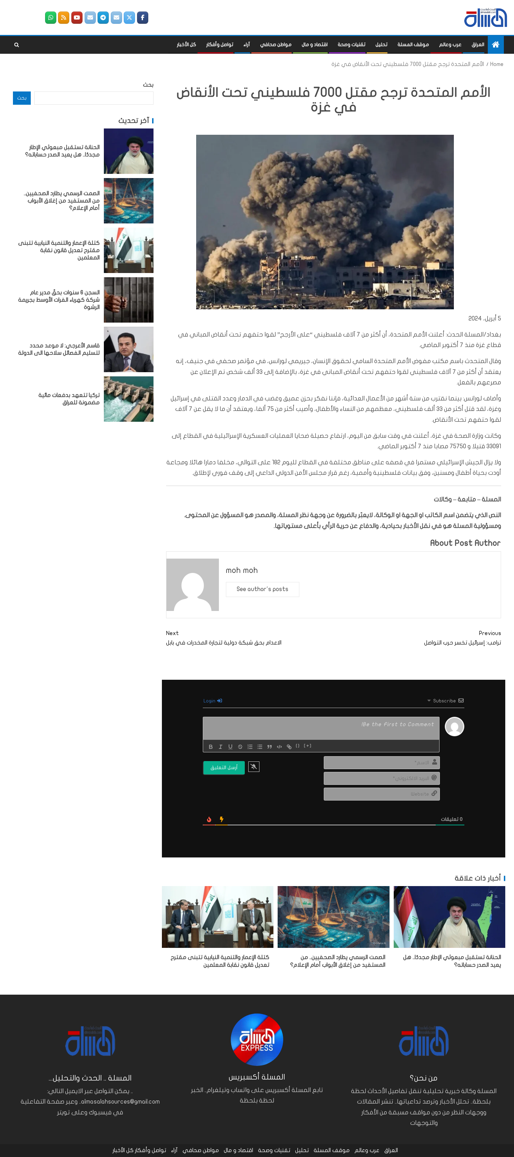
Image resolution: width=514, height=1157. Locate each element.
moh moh (242, 570)
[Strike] (240, 747)
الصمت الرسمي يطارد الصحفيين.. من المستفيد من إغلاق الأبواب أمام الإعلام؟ (62, 200)
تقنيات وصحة (351, 44)
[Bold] (211, 747)
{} (298, 746)
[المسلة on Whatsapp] (50, 18)
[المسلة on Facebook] (142, 18)
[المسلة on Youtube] (77, 18)
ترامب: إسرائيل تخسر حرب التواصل (462, 638)
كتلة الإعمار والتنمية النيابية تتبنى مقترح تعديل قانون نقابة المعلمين (59, 250)
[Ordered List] (250, 747)
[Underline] (230, 747)
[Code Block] (279, 747)
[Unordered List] (260, 747)
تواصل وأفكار (219, 44)
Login (210, 700)
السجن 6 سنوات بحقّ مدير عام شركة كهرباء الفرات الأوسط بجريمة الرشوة (59, 299)
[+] (308, 746)
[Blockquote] (269, 747)
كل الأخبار (186, 44)
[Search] (16, 45)
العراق (478, 44)
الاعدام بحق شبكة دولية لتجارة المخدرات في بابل (223, 638)
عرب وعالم (450, 44)
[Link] (289, 747)
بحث (148, 85)
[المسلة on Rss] (63, 18)
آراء (246, 44)
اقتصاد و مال (315, 44)
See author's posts (262, 589)
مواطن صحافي (276, 44)
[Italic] (221, 747)
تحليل (381, 44)
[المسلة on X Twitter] (129, 18)
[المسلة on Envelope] (116, 18)
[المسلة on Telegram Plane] (103, 18)
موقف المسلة (413, 44)
